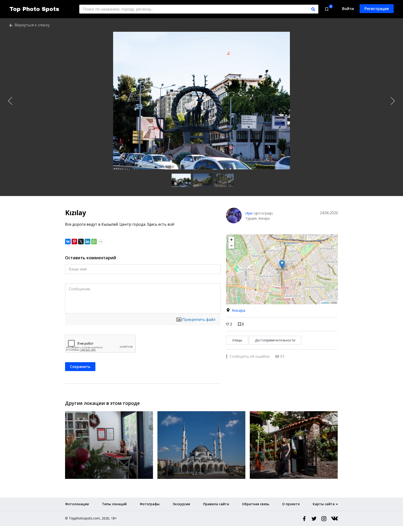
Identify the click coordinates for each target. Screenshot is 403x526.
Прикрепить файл (198, 319)
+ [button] (231, 239)
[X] (81, 241)
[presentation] (10, 101)
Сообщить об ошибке (249, 356)
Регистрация (377, 8)
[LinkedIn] (87, 241)
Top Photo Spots (34, 9)
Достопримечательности (275, 340)
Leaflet (325, 302)
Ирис (249, 213)
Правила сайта (216, 504)
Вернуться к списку (32, 25)
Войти (348, 8)
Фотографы (150, 504)
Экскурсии (181, 504)
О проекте (291, 504)
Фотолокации (77, 504)
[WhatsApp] (94, 241)
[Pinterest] (74, 241)
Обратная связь (255, 504)
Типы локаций (114, 504)
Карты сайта (324, 504)
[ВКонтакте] (68, 241)
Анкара (238, 310)
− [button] (231, 245)
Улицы (237, 340)
